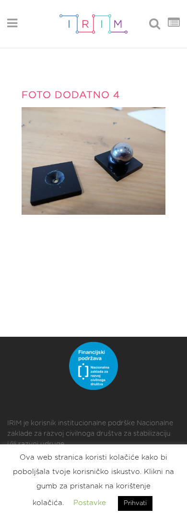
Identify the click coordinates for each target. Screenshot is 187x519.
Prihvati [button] (135, 503)
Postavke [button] (89, 503)
